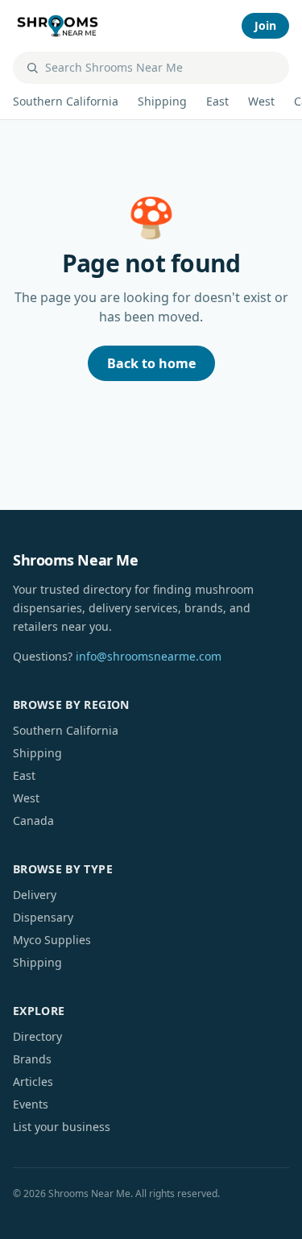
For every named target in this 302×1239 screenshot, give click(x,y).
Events (30, 1104)
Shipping (162, 101)
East (217, 101)
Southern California (65, 101)
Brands (32, 1059)
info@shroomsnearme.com (148, 656)
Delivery (34, 894)
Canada (33, 820)
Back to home (151, 363)
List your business (61, 1126)
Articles (33, 1081)
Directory (37, 1036)
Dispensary (43, 917)
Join (265, 25)
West (261, 101)
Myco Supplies (52, 939)
